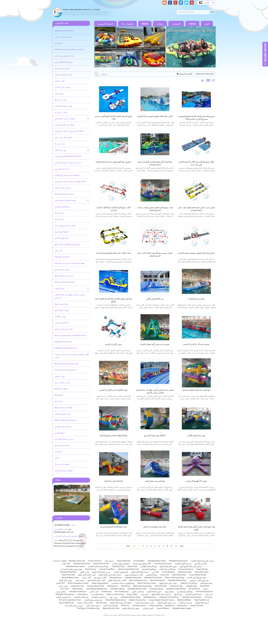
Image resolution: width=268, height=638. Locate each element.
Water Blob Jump (179, 575)
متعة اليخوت (59, 288)
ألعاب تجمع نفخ (100, 578)
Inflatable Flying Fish (81, 564)
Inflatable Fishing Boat (65, 594)
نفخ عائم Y (58, 43)
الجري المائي (148, 608)
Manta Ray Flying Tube (142, 586)
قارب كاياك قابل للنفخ (87, 575)
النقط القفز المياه (61, 232)
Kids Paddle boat (122, 592)
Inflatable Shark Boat (77, 592)
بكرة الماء (58, 402)
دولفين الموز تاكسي (62, 87)
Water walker (132, 594)
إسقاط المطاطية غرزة (63, 62)
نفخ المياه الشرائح (149, 569)
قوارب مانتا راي (60, 112)
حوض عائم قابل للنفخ (168, 566)
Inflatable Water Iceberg (130, 597)
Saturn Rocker (202, 569)
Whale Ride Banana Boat (116, 600)
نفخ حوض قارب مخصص (199, 580)
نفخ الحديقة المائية (110, 606)
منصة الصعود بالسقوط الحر (65, 200)
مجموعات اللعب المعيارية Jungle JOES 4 (70, 182)
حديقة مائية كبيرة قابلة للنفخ (110, 575)
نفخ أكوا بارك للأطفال (188, 583)
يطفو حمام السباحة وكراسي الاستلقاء (69, 263)
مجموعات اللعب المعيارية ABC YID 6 (68, 131)
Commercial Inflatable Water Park (67, 156)
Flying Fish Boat (94, 561)
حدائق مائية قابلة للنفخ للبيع (191, 566)
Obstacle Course (139, 606)
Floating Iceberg (156, 589)
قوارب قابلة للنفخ (61, 310)
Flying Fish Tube (176, 586)
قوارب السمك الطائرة (63, 106)
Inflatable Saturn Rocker (176, 589)
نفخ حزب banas (97, 594)
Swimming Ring (155, 606)
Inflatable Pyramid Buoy (191, 597)
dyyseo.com (160, 615)
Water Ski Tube (161, 586)
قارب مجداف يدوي (62, 383)
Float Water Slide (202, 572)
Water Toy (125, 606)
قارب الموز (84, 572)
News (145, 24)
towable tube (191, 586)
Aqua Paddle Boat (66, 603)
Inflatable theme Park (63, 342)
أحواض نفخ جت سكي (63, 37)
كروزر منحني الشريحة (74, 606)
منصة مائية (80, 580)
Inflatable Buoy (115, 578)
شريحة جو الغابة (185, 603)
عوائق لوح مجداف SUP (63, 329)
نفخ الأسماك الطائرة (149, 566)
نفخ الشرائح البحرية (185, 592)
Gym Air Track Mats (107, 569)
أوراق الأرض (59, 433)
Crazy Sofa (164, 575)
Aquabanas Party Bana (63, 31)
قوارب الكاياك (60, 317)
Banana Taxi (132, 566)
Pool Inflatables (168, 572)
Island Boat (125, 586)
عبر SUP (155, 572)
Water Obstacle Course (146, 583)
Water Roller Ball (123, 561)
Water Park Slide (68, 575)
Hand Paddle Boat (201, 600)
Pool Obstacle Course (163, 564)
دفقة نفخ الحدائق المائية (196, 578)
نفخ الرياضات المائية (85, 603)
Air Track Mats (139, 561)
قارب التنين (93, 592)
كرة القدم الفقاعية (81, 597)
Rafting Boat (112, 586)
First (128, 546)
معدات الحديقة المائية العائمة (202, 561)
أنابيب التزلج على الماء (63, 75)
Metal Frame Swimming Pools (66, 364)
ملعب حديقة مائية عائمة (144, 603)
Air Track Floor (194, 589)
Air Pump (208, 597)
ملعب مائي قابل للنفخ (168, 583)
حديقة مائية (109, 561)
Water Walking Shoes (70, 578)
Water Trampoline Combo (78, 583)
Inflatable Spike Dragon (181, 608)
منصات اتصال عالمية (62, 188)
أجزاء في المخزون (61, 169)
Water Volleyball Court (138, 580)
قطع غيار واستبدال (61, 464)
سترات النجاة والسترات (63, 439)
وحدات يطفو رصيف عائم (64, 56)
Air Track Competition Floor (70, 600)
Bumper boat (101, 603)
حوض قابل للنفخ (65, 580)
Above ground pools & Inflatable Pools (70, 336)
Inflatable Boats (149, 597)
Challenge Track (118, 566)
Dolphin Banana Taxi (137, 600)
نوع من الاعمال (60, 150)
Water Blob (204, 586)
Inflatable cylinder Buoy (169, 597)
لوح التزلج (178, 594)
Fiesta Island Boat (186, 569)
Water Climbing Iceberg (174, 578)
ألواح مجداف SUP (61, 323)
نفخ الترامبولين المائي (120, 564)
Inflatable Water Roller (157, 561)
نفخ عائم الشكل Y (202, 603)
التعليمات (176, 24)
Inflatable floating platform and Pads (69, 50)
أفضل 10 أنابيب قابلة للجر (64, 119)
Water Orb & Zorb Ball (63, 408)
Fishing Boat (82, 594)
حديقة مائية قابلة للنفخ (140, 572)
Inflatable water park (76, 561)
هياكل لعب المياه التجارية (64, 125)
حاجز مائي (58, 251)
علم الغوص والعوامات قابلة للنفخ (67, 244)
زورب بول (114, 597)
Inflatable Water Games (75, 566)
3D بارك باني (59, 144)
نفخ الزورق (169, 592)
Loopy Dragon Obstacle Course (161, 600)
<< (134, 546)
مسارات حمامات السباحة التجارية (67, 163)
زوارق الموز (59, 94)
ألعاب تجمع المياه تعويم (134, 575)
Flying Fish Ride (196, 606)
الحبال (56, 458)
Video (192, 24)
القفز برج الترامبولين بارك (64, 226)
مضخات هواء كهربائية (62, 427)
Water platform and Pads (64, 282)
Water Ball (58, 395)
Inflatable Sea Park (61, 257)
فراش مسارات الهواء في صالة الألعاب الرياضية (69, 296)
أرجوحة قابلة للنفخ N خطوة (121, 603)
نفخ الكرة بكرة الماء (167, 569)
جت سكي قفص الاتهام (166, 603)
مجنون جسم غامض (62, 68)
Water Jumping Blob (100, 583)
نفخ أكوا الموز (151, 575)
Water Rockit (77, 589)
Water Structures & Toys (64, 194)
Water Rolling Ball (157, 580)
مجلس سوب (61, 592)
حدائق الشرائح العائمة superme (66, 175)
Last (181, 546)
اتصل (206, 24)
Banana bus (182, 606)
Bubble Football (60, 389)
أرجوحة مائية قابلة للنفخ (161, 594)
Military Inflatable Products (65, 420)
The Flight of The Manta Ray (88, 608)
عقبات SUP (65, 564)
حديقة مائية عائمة (93, 606)
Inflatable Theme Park (153, 578)
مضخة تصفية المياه (62, 446)
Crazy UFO (60, 583)
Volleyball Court (77, 586)
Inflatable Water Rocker (137, 589)
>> (176, 546)
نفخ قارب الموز (138, 592)
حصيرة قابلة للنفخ (154, 592)
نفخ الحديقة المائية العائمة (98, 566)
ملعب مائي (63, 586)
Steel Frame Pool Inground (65, 370)
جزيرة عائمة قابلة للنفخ (63, 276)
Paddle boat (107, 592)
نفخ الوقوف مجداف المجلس (122, 583)
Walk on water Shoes (115, 594)
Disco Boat (64, 589)
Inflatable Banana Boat (178, 561)
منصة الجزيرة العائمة (193, 594)
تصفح (205, 589)
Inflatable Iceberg (117, 589)
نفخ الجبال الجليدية (61, 207)
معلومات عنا (127, 24)
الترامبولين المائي (61, 238)
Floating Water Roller (95, 586)
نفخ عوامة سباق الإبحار (93, 600)
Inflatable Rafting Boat (177, 580)
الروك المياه (59, 219)
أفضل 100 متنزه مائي (63, 138)
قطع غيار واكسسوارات (63, 471)
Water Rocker (90, 569)
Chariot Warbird (162, 608)
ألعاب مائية (86, 578)
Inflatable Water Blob (68, 572)
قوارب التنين (59, 81)
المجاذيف (58, 452)
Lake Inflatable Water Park (96, 589)
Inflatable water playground (65, 348)
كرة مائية (209, 594)
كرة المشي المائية (63, 597)
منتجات (160, 24)
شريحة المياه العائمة (183, 564)
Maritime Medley (184, 600)
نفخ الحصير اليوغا (61, 304)
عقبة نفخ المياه (206, 583)
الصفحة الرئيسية (105, 24)
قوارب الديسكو (60, 100)
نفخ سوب (144, 594)
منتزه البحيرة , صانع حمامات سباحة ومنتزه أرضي (71, 356)
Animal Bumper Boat (204, 592)
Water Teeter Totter (101, 564)
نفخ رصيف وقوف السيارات (71, 569)
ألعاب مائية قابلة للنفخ (96, 580)
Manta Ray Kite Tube (111, 608)
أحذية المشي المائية (62, 414)
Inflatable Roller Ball (133, 578)
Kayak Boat (169, 606)
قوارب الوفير (59, 376)
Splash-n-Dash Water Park (128, 569)
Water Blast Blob (185, 572)
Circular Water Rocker (197, 575)
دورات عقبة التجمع (61, 270)
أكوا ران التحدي (200, 564)
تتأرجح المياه (59, 213)
